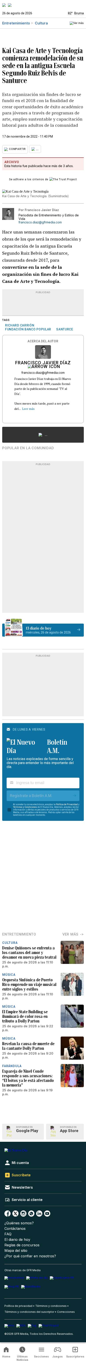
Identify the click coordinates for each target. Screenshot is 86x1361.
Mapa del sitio (15, 1251)
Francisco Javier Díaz (43, 363)
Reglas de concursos (21, 1245)
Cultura (41, 23)
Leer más (28, 409)
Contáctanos (15, 1229)
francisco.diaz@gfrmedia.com (40, 222)
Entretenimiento (16, 23)
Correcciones (66, 1311)
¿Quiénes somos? (19, 1223)
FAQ (7, 1234)
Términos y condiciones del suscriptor (29, 1311)
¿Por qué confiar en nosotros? (30, 1256)
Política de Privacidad (67, 804)
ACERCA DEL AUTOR (43, 341)
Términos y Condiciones (25, 807)
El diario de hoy (17, 1240)
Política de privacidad (18, 1306)
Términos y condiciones (51, 1306)
